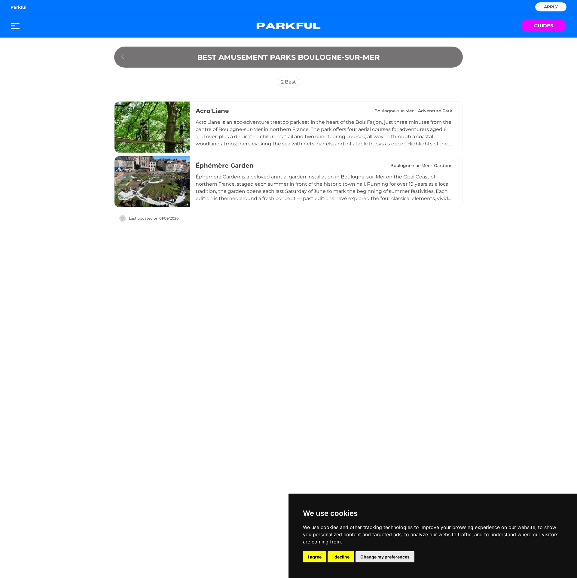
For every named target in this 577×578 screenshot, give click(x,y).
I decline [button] (341, 556)
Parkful (18, 7)
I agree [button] (315, 556)
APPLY (551, 6)
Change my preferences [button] (385, 556)
